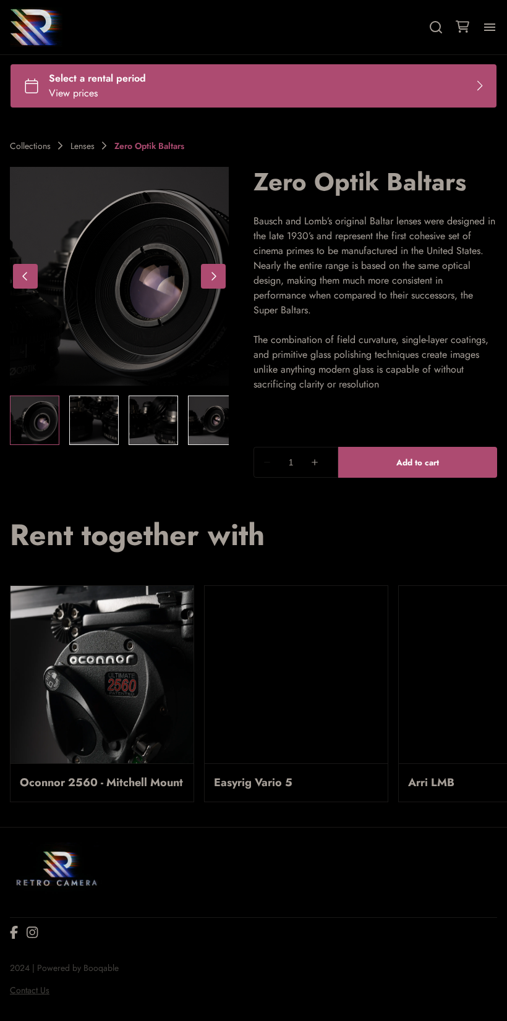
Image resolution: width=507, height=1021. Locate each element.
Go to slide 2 (22, 844)
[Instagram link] (32, 992)
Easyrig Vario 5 (253, 782)
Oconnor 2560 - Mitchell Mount (101, 782)
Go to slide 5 (52, 844)
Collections (30, 146)
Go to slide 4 (42, 844)
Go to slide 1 (12, 844)
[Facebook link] (14, 992)
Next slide (482, 846)
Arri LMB (431, 782)
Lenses (82, 146)
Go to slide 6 (62, 844)
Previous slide (443, 846)
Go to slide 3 (32, 844)
